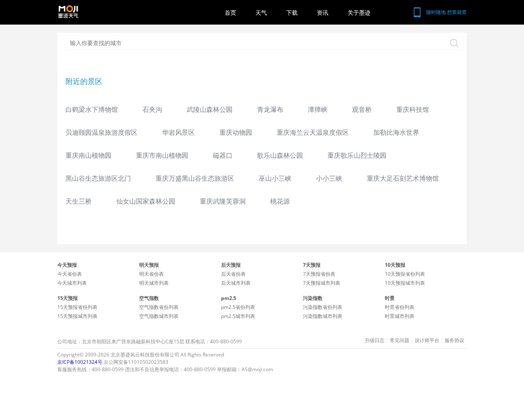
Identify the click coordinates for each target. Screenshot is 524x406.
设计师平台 (427, 340)
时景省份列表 (399, 307)
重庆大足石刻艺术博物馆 (403, 178)
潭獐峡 (318, 109)
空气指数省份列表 (158, 307)
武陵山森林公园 (210, 109)
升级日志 (374, 340)
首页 (230, 12)
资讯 (322, 12)
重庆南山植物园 (88, 155)
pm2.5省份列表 (238, 307)
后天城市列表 (236, 282)
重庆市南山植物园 (162, 155)
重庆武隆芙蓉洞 (223, 201)
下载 (292, 12)
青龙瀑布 (270, 109)
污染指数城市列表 (322, 316)
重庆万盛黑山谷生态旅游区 (195, 178)
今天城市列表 (72, 282)
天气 (261, 12)
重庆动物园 (235, 132)
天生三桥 (79, 201)
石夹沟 (152, 109)
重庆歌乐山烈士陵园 (357, 155)
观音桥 (362, 109)
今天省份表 (69, 273)
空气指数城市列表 (158, 316)
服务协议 (454, 340)
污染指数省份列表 (322, 307)
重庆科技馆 (412, 109)
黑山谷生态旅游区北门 (98, 178)
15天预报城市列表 (77, 316)
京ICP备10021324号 (79, 361)
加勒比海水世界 (396, 132)
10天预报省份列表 (405, 273)
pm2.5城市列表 (238, 316)
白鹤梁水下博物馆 (92, 109)
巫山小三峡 (275, 178)
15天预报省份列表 (77, 307)
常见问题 (399, 340)
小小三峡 (329, 178)
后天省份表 (233, 273)
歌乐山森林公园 (280, 155)
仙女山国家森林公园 (145, 201)
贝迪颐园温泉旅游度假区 (102, 132)
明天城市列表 (154, 282)
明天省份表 (151, 273)
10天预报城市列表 (405, 282)
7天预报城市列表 (321, 282)
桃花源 (280, 201)
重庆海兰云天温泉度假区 (313, 132)
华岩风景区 (178, 132)
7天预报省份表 (319, 273)
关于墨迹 (359, 12)
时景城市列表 (399, 316)
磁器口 (223, 155)
